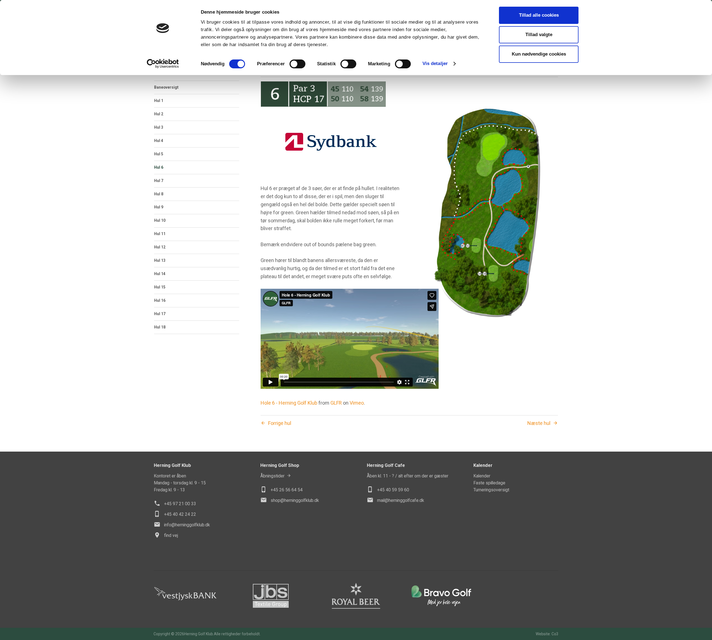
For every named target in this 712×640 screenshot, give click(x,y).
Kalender (481, 476)
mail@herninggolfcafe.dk (400, 500)
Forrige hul (279, 423)
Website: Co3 (547, 634)
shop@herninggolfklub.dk (295, 500)
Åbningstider (272, 476)
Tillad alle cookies (539, 15)
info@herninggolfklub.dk (187, 524)
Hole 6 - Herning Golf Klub (289, 403)
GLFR (336, 403)
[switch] (297, 63)
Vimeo (357, 403)
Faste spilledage (489, 482)
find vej (171, 535)
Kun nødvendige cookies (539, 54)
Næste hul (538, 423)
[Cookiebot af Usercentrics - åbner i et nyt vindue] (163, 63)
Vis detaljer (435, 63)
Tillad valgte (538, 34)
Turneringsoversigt (491, 489)
